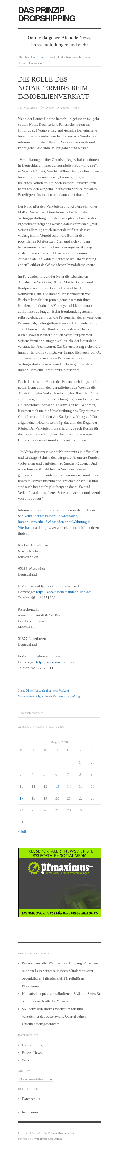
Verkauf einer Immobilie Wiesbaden (50, 516)
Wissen (27, 1060)
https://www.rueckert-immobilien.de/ (63, 592)
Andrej (49, 107)
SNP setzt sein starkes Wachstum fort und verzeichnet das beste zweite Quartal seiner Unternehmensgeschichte (54, 1016)
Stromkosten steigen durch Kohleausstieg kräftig (49, 696)
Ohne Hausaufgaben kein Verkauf (47, 690)
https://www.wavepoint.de (55, 662)
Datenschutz (31, 1099)
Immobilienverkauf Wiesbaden (41, 522)
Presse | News (70, 107)
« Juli (22, 831)
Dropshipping (32, 1045)
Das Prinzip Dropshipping (46, 14)
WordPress (40, 1138)
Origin (58, 1138)
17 (22, 798)
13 (57, 786)
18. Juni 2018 (27, 107)
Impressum (30, 1112)
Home (41, 57)
